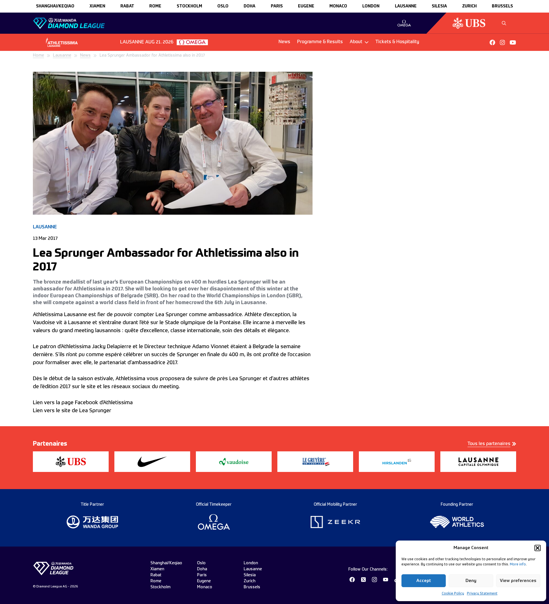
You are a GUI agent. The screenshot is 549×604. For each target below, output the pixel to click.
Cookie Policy (453, 593)
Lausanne (62, 55)
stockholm (189, 6)
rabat (127, 6)
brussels (502, 6)
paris (277, 6)
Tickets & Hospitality (397, 42)
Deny (471, 581)
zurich (469, 6)
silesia (439, 6)
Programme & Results (320, 42)
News (284, 42)
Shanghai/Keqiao (55, 6)
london (370, 6)
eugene (306, 6)
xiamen (97, 6)
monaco (338, 6)
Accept (423, 581)
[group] (404, 23)
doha (249, 6)
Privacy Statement (482, 593)
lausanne (406, 6)
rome (155, 6)
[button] (537, 548)
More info (518, 564)
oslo (222, 6)
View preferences (518, 581)
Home (38, 55)
